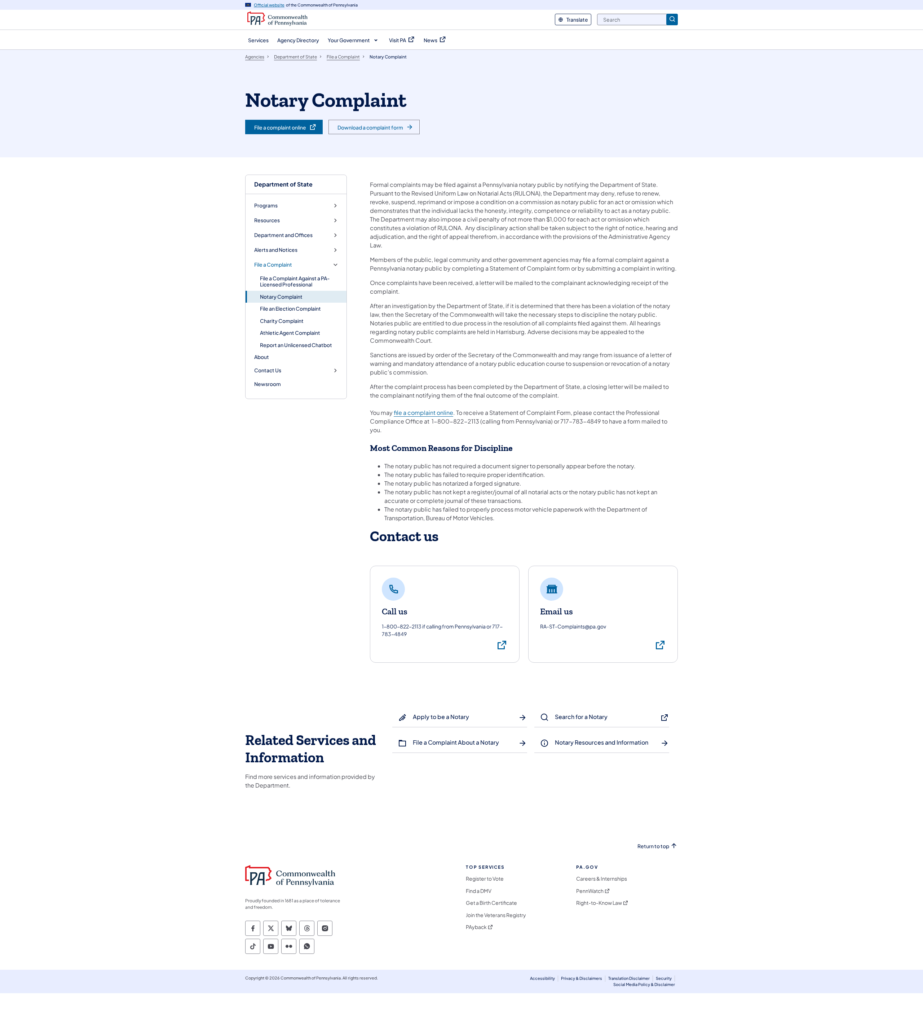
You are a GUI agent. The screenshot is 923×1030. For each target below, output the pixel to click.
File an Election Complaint (290, 308)
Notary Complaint (281, 296)
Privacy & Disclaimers (581, 978)
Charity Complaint (282, 320)
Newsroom (267, 384)
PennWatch (590, 891)
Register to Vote (485, 879)
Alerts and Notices (275, 250)
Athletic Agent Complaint (290, 332)
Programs (266, 205)
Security (664, 978)
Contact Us (267, 370)
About (261, 357)
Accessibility (542, 978)
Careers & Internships (601, 879)
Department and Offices (283, 235)
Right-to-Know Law (599, 903)
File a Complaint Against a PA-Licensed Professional (295, 281)
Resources (267, 220)
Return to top (653, 846)
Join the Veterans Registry (496, 915)
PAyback (476, 927)
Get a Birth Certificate (491, 903)
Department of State (283, 184)
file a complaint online (423, 412)
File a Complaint (273, 265)
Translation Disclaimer (629, 978)
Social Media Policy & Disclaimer (644, 984)
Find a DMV (478, 891)
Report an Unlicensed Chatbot (296, 345)
